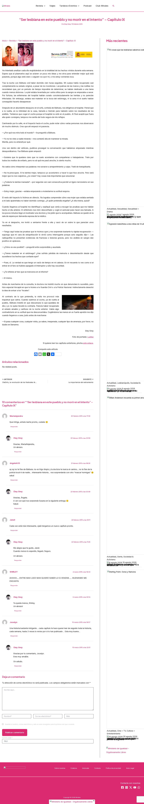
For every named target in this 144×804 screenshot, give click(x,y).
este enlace (88, 343)
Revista (39, 6)
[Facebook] (122, 6)
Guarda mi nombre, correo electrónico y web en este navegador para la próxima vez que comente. (40, 724)
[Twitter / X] (141, 6)
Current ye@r (7, 738)
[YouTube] (131, 6)
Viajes (52, 6)
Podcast (87, 6)
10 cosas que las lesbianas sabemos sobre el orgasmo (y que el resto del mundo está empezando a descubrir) (124, 217)
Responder (14, 426)
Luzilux (90, 337)
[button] (44, 5)
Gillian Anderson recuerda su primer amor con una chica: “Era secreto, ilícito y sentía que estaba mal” (123, 564)
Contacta (97, 768)
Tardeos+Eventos (68, 6)
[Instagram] (127, 6)
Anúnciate (85, 768)
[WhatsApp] (136, 6)
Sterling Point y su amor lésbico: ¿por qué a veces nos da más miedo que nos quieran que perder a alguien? (123, 739)
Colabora (74, 768)
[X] (48, 354)
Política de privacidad (113, 768)
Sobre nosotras (60, 768)
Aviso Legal (130, 768)
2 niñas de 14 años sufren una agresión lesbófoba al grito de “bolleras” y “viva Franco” (122, 390)
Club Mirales (102, 6)
